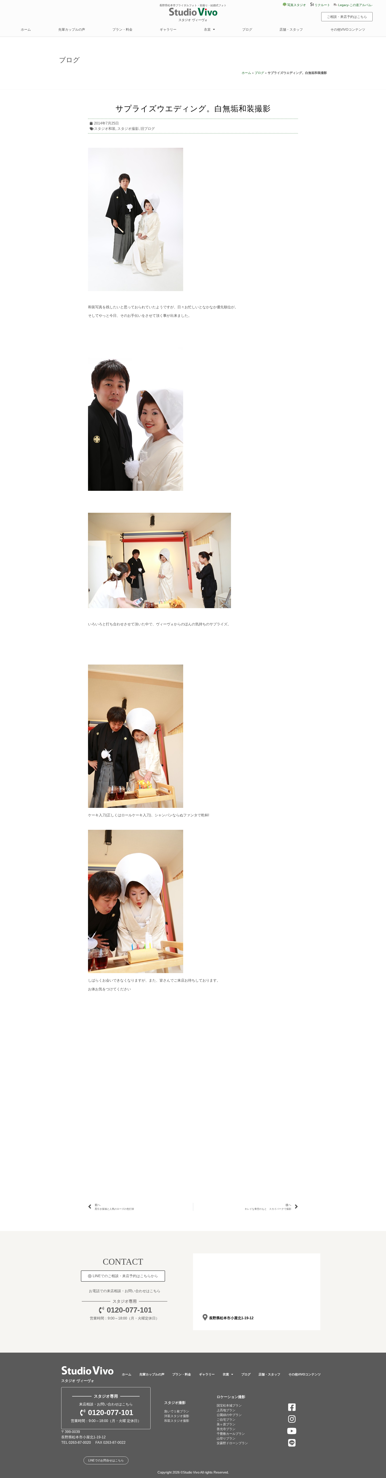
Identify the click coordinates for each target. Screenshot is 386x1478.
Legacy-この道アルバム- (355, 5)
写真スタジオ (296, 5)
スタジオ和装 (104, 129)
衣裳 (207, 29)
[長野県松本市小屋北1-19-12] (205, 1317)
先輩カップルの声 (71, 29)
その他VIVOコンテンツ (347, 29)
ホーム (26, 29)
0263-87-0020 (80, 1442)
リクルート (323, 5)
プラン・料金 (122, 29)
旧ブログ (148, 129)
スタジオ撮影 (128, 129)
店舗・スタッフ (291, 29)
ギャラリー (168, 29)
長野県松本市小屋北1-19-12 (231, 1318)
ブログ (247, 29)
